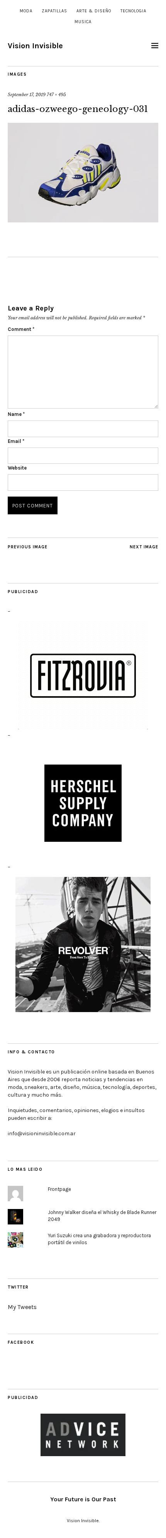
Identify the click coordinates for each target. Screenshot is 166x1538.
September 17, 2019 (27, 94)
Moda (26, 11)
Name (16, 414)
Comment (21, 329)
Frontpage (59, 1189)
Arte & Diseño (93, 11)
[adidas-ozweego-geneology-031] (83, 220)
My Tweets (22, 1307)
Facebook (21, 1342)
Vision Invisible (35, 45)
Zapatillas (54, 11)
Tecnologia (133, 11)
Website (17, 468)
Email (16, 441)
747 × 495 (56, 94)
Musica (83, 21)
